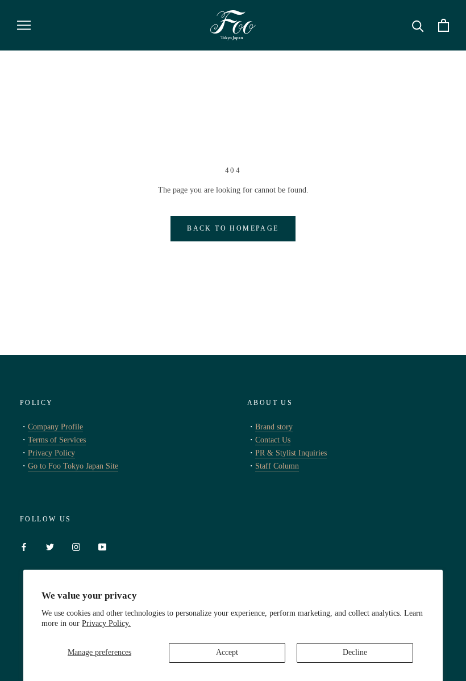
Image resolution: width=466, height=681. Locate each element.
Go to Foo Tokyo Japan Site (73, 466)
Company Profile (55, 427)
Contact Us (272, 440)
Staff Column (277, 466)
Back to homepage (232, 228)
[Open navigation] (24, 25)
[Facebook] (24, 546)
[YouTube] (102, 546)
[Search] (418, 25)
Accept (227, 652)
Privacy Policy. (106, 623)
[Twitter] (50, 546)
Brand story (274, 427)
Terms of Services (57, 440)
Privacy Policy (51, 453)
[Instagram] (76, 546)
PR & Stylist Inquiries (291, 453)
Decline (355, 652)
